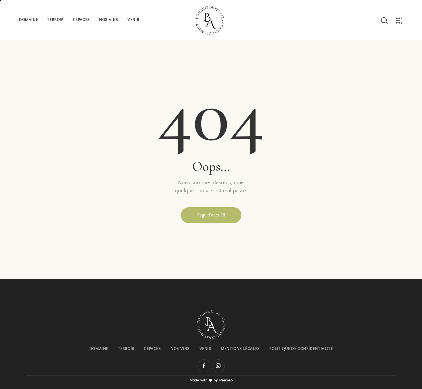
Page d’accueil (211, 215)
